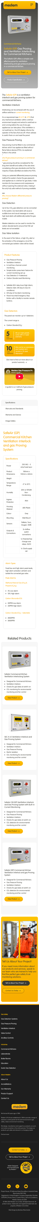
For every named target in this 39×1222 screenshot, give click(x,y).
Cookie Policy (21, 1197)
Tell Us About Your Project (16, 72)
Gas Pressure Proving (8, 1024)
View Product (13, 698)
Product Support (7, 1094)
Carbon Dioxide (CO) (14, 326)
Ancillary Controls (7, 1038)
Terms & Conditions (31, 1197)
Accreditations (6, 1084)
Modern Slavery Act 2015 (19, 1199)
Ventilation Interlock (8, 1028)
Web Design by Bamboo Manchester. (19, 1210)
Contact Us (5, 1098)
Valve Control (6, 1033)
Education (4, 1063)
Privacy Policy (12, 1197)
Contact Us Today (12, 991)
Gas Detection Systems (9, 1019)
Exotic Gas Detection (8, 1068)
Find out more (5, 1134)
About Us (4, 1079)
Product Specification (15, 80)
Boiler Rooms (6, 1059)
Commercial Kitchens (12, 44)
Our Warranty (6, 1089)
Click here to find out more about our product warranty (19, 361)
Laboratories (5, 1054)
